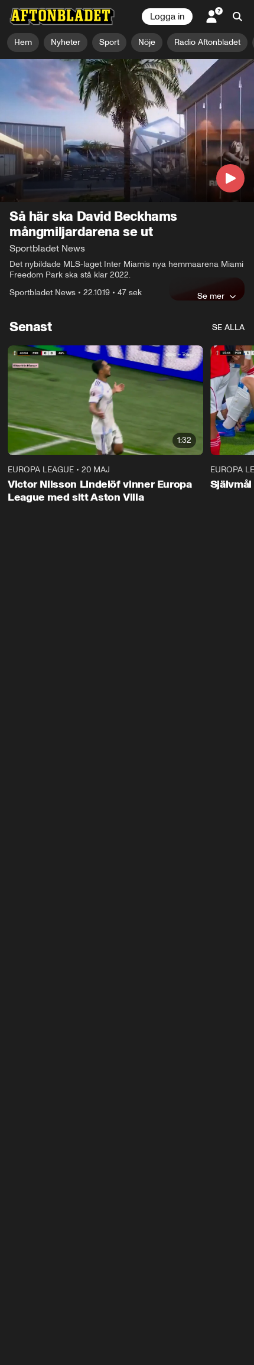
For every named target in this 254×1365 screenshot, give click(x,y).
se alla (228, 327)
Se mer (210, 296)
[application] (127, 130)
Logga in (167, 16)
